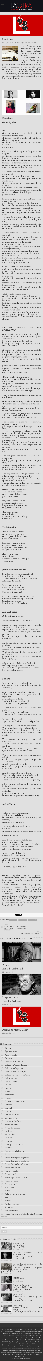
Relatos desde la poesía (15, 1193)
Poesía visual (10, 1174)
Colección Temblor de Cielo (17, 1074)
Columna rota (11, 1078)
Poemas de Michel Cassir (15, 1029)
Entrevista (9, 1094)
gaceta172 (14, 920)
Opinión (9, 1137)
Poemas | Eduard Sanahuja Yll (12, 966)
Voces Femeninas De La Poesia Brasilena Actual (21, 1214)
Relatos (8, 1190)
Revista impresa (12, 1203)
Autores (8, 1058)
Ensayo (8, 1091)
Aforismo (9, 1048)
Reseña (8, 1197)
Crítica (8, 1084)
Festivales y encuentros (15, 1101)
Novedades (10, 1134)
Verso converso (11, 1210)
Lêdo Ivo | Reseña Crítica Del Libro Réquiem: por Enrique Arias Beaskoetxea (27, 1308)
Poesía (29, 42)
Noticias (8, 1131)
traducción (33, 920)
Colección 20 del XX (14, 1061)
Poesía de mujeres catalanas (17, 1160)
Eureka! (8, 1097)
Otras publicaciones (14, 1144)
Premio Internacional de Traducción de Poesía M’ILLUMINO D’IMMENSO (15, 927)
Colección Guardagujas (15, 1071)
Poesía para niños (12, 1167)
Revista (34, 42)
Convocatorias (11, 1081)
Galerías (8, 1104)
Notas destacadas (12, 1127)
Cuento (8, 1087)
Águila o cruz (11, 1051)
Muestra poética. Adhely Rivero (30, 932)
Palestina (9, 1147)
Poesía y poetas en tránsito (16, 1177)
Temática (9, 1207)
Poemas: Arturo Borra (19, 1277)
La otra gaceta (22, 42)
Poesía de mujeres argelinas (17, 1157)
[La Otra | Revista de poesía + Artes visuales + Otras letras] (21, 6)
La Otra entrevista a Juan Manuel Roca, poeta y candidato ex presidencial (27, 1255)
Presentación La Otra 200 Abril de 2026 (19, 1245)
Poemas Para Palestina (14, 1150)
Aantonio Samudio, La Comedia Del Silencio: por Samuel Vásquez (24, 1287)
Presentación (10, 1187)
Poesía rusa (23, 920)
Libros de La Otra (13, 1121)
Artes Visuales (11, 1054)
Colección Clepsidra (14, 1068)
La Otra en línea (12, 1114)
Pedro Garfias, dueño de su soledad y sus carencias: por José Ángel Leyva (27, 1297)
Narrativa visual (12, 1124)
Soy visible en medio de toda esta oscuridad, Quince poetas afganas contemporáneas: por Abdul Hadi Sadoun (21, 1267)
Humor (8, 1111)
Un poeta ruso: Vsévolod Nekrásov (12, 999)
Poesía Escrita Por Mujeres (16, 1164)
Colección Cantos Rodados (17, 1064)
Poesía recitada (11, 1170)
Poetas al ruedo (11, 1180)
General (8, 1107)
